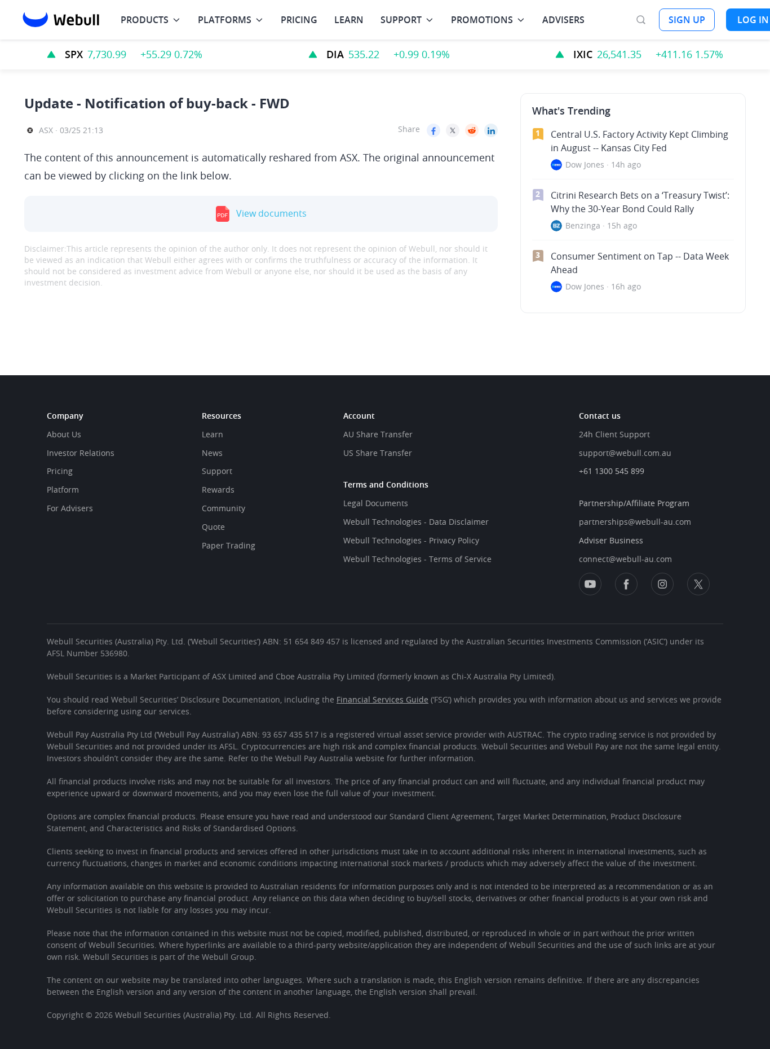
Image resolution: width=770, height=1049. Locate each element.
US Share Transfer (377, 452)
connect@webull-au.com (625, 559)
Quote (213, 526)
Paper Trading (228, 545)
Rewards (218, 489)
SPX (74, 54)
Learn (212, 434)
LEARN (349, 20)
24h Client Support (614, 434)
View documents (271, 213)
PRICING (299, 20)
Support (217, 471)
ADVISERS (563, 20)
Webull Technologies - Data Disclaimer (416, 521)
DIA (335, 54)
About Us (64, 434)
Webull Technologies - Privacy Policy (411, 540)
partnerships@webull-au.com (635, 521)
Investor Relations (80, 452)
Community (223, 508)
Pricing (60, 471)
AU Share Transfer (378, 434)
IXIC (582, 54)
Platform (63, 489)
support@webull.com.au (625, 452)
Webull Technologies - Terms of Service (417, 559)
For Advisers (70, 508)
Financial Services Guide (382, 699)
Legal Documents (375, 503)
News (212, 452)
